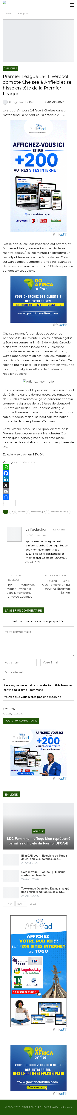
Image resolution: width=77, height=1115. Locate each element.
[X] (38, 485)
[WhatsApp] (38, 467)
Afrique (38, 831)
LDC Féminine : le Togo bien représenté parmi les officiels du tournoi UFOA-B (38, 841)
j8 (12, 512)
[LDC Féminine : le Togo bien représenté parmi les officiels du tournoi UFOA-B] (38, 826)
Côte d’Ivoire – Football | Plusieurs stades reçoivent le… (43, 873)
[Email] (38, 491)
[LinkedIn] (38, 479)
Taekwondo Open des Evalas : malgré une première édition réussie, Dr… (45, 890)
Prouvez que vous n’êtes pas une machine (32, 697)
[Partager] (38, 497)
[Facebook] (38, 473)
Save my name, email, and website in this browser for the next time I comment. (38, 688)
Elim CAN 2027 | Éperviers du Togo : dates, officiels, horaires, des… (44, 857)
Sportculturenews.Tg (59, 512)
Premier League (37, 512)
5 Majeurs (10, 68)
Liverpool (21, 512)
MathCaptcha (18, 714)
